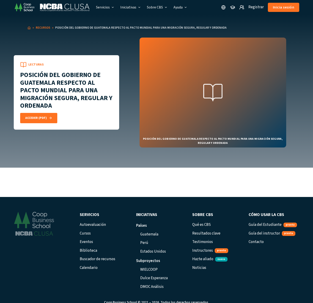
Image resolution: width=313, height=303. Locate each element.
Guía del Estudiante (272, 224)
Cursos (85, 233)
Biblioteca (88, 250)
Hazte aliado (208, 259)
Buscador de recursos (97, 259)
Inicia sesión (283, 7)
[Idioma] (223, 7)
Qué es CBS (201, 224)
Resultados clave (206, 233)
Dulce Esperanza (154, 278)
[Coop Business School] (52, 7)
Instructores (209, 250)
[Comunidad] (241, 7)
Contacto (256, 242)
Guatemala (149, 234)
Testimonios (202, 242)
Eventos (86, 242)
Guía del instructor (271, 233)
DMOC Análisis (152, 286)
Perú (144, 243)
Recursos (43, 28)
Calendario (89, 267)
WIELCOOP (149, 269)
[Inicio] (29, 28)
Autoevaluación (93, 224)
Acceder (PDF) (36, 118)
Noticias (199, 267)
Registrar (256, 7)
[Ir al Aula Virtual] (232, 7)
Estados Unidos (153, 251)
